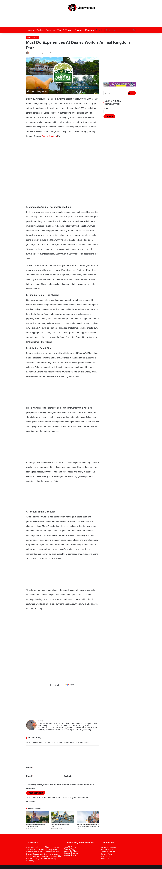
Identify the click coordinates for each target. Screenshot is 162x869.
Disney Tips (69, 849)
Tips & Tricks (64, 30)
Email (29, 776)
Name (29, 767)
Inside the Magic (71, 851)
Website (68, 776)
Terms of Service (108, 852)
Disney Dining (70, 855)
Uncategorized (32, 38)
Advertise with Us (108, 847)
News (31, 30)
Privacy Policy (107, 854)
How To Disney (70, 847)
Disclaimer (105, 856)
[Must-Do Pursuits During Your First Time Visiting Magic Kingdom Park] (88, 817)
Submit (109, 116)
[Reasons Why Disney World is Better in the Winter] (37, 817)
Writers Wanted (107, 849)
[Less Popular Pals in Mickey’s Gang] (62, 817)
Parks (39, 30)
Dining (78, 30)
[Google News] (68, 685)
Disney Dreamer (71, 853)
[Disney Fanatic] (81, 8)
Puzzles (89, 30)
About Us (105, 858)
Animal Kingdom (49, 136)
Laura (31, 53)
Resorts (50, 30)
